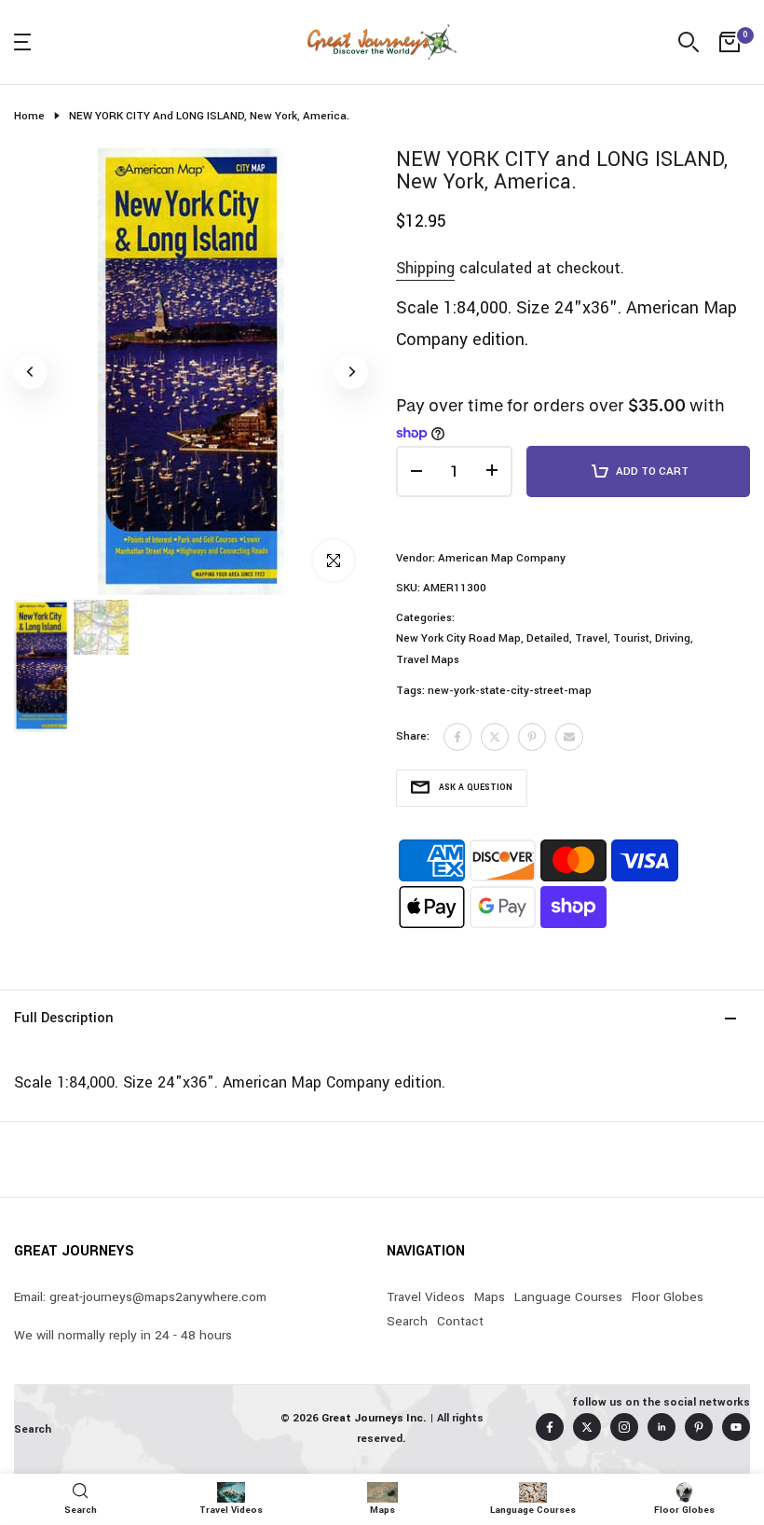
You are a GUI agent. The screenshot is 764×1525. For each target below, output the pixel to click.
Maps (489, 1297)
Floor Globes (667, 1297)
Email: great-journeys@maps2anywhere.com (140, 1297)
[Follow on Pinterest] (699, 1427)
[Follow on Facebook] (550, 1427)
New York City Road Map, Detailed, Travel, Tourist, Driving (543, 638)
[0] (729, 42)
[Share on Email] (569, 737)
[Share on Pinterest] (532, 737)
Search (407, 1321)
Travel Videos (426, 1297)
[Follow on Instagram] (624, 1427)
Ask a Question (475, 788)
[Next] (351, 372)
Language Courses (568, 1297)
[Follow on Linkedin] (661, 1427)
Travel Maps (427, 660)
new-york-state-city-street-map (510, 691)
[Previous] (31, 372)
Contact (460, 1321)
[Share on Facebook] (457, 737)
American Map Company (502, 558)
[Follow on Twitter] (587, 1427)
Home (29, 116)
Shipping (425, 268)
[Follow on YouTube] (736, 1427)
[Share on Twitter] (495, 737)
